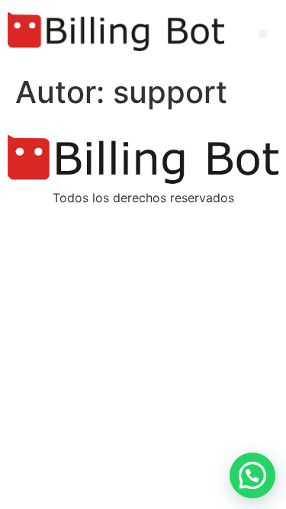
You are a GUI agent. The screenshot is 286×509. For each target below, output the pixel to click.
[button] (263, 34)
